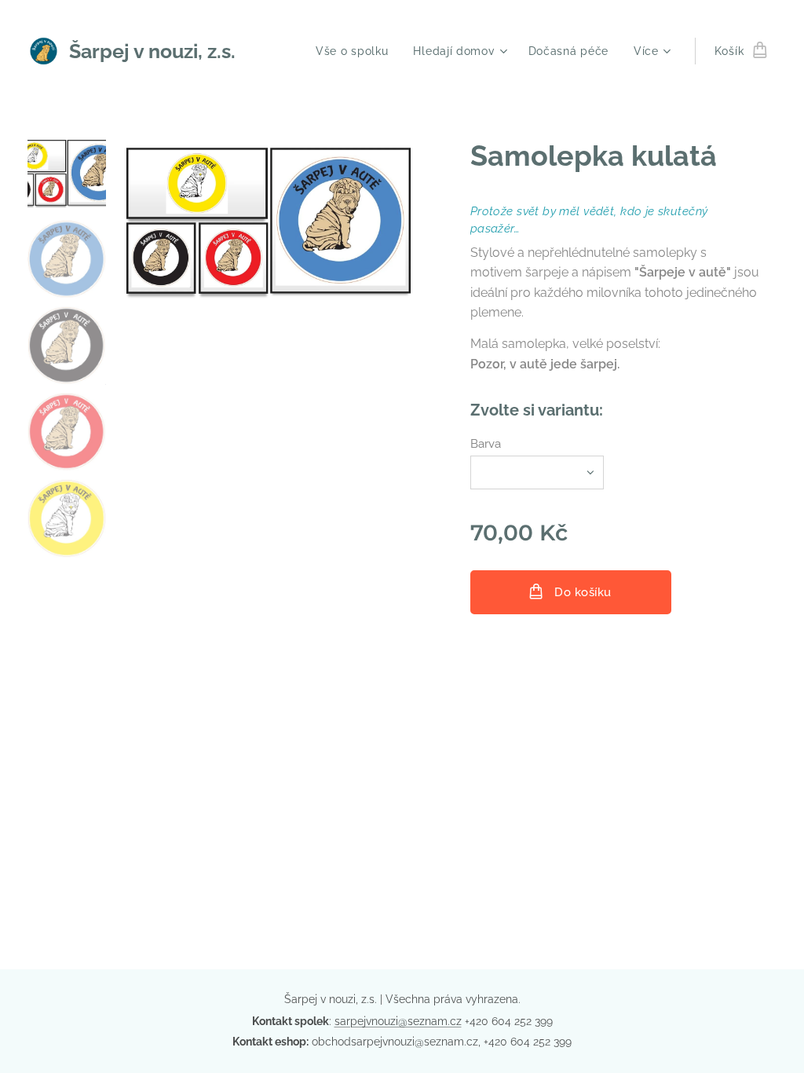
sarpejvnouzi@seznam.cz (398, 1021)
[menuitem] (356, 51)
